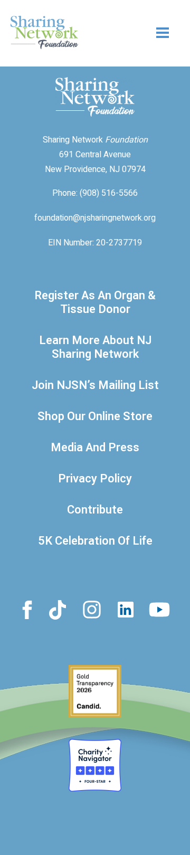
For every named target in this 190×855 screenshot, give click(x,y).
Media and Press (95, 447)
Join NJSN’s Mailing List (95, 385)
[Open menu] (142, 32)
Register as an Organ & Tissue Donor (95, 302)
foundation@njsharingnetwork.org (95, 218)
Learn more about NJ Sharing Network (95, 347)
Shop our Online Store (95, 416)
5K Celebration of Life (95, 541)
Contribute (95, 509)
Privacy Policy (95, 478)
